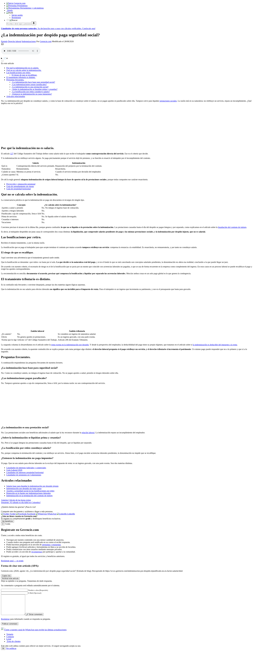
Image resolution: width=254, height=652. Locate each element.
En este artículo (7, 63)
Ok (3, 648)
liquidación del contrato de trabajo (232, 227)
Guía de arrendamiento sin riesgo (20, 186)
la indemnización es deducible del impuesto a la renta (215, 345)
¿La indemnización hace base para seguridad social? (33, 82)
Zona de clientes (13, 641)
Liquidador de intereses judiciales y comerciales (26, 468)
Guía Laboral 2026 (14, 470)
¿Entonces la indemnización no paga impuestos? (32, 94)
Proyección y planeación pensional (20, 184)
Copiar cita (6, 576)
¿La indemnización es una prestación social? (30, 87)
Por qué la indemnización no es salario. (22, 68)
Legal (8, 639)
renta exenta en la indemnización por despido (70, 345)
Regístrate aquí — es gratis (12, 561)
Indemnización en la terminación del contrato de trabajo (29, 495)
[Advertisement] (80, 125)
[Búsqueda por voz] (33, 23)
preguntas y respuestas (51, 545)
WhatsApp (52, 514)
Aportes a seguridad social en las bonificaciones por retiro (30, 491)
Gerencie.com (45, 41)
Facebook (31, 514)
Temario (9, 634)
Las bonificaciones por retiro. (18, 72)
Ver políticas (11, 648)
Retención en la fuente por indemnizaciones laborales (28, 493)
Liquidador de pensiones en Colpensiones (23, 475)
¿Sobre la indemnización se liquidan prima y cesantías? (34, 89)
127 (11, 153)
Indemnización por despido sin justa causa (23, 488)
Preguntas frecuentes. (15, 80)
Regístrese (5, 619)
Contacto (10, 636)
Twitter (12, 514)
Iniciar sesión (17, 15)
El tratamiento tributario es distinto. (20, 77)
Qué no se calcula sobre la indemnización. (23, 70)
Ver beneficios (7, 521)
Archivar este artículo (10, 578)
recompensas (36, 552)
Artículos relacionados (15, 96)
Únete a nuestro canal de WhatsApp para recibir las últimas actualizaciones (35, 630)
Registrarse (16, 17)
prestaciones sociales (168, 101)
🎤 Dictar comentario (34, 614)
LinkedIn (71, 514)
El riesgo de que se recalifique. (24, 75)
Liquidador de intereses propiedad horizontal (25, 472)
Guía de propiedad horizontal (18, 189)
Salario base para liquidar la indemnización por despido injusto (32, 486)
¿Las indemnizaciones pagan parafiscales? (29, 84)
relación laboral (88, 432)
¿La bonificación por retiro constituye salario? (31, 92)
